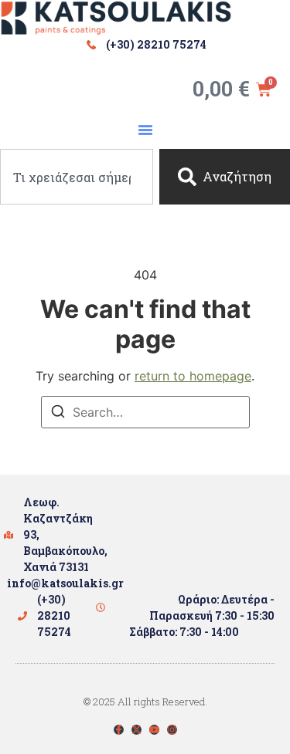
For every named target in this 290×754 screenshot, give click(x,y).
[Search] (58, 413)
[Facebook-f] (119, 730)
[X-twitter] (136, 730)
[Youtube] (154, 730)
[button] (145, 129)
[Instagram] (172, 730)
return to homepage (193, 376)
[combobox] (76, 177)
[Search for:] (145, 412)
